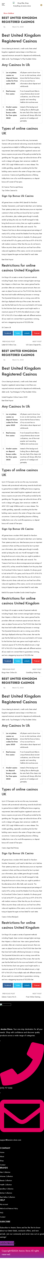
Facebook (7, 333)
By (4, 27)
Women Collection (6, 1176)
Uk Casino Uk (6, 327)
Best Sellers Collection (7, 1197)
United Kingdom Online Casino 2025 (14, 397)
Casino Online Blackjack (10, 917)
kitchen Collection (6, 1193)
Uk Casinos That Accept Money (12, 187)
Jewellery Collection (6, 1189)
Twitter (17, 333)
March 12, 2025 (18, 27)
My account (4, 1204)
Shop (2, 1161)
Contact (2, 1165)
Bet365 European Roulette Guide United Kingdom (19, 592)
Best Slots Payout (7, 259)
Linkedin (27, 333)
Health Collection (6, 1184)
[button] (41, 4)
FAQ (1, 1213)
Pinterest (37, 333)
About (2, 1156)
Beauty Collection (6, 1180)
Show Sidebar (8, 13)
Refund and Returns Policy (9, 1208)
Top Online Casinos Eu (9, 190)
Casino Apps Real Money (10, 848)
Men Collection (5, 1172)
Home (2, 1152)
